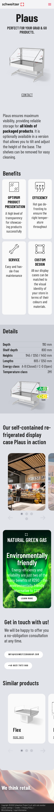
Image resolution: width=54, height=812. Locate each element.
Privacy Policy (27, 808)
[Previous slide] (12, 751)
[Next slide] (41, 518)
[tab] (21, 513)
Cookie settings (7, 808)
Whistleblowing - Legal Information (13, 810)
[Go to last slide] (12, 518)
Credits (17, 808)
